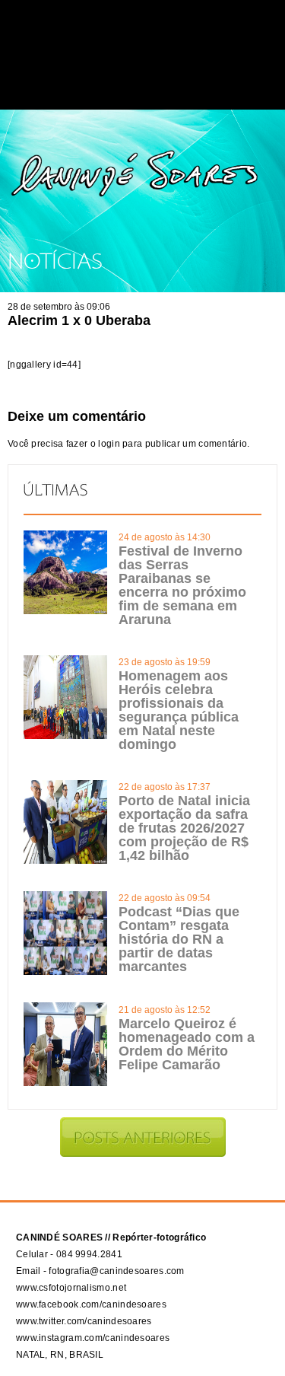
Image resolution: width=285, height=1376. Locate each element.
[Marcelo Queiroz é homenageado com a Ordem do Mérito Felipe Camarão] (65, 1083)
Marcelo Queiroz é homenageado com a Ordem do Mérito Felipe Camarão (187, 1044)
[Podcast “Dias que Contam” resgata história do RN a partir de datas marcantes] (65, 972)
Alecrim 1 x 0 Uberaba (79, 320)
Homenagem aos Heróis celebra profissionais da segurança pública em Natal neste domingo (179, 710)
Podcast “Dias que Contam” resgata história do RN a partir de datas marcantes (179, 939)
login (109, 443)
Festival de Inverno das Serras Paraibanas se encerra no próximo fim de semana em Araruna (182, 585)
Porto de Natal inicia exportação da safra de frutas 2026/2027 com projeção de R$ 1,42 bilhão (184, 828)
